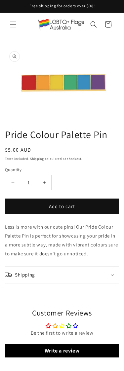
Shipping (37, 159)
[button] (13, 24)
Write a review (62, 350)
